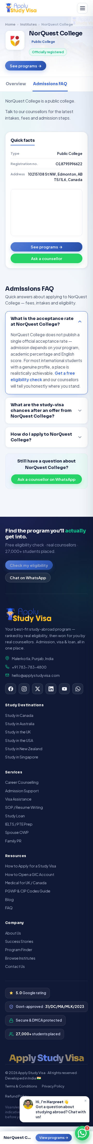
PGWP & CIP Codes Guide (27, 891)
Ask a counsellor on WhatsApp (46, 479)
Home (10, 24)
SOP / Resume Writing (24, 807)
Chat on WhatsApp (28, 577)
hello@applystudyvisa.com (36, 675)
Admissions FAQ (50, 83)
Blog (9, 899)
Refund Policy (16, 1096)
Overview (16, 83)
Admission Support (22, 790)
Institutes (28, 24)
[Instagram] (24, 688)
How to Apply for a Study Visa (30, 866)
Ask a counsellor (46, 258)
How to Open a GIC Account (29, 874)
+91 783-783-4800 (29, 667)
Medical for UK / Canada (26, 882)
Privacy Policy (53, 1086)
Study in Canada (19, 715)
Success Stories (19, 941)
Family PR (13, 841)
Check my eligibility (29, 565)
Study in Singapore (21, 757)
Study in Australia (19, 723)
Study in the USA (19, 740)
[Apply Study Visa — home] (21, 8)
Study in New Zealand (23, 748)
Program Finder (18, 949)
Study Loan (15, 815)
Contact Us (15, 966)
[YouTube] (64, 688)
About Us (13, 933)
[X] (37, 688)
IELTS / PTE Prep (19, 824)
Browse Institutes (20, 958)
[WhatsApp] (77, 688)
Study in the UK (18, 732)
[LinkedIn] (50, 688)
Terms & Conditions (21, 1086)
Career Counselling (21, 782)
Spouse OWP (17, 832)
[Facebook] (10, 688)
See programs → (26, 65)
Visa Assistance (18, 799)
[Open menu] (82, 8)
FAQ (9, 907)
